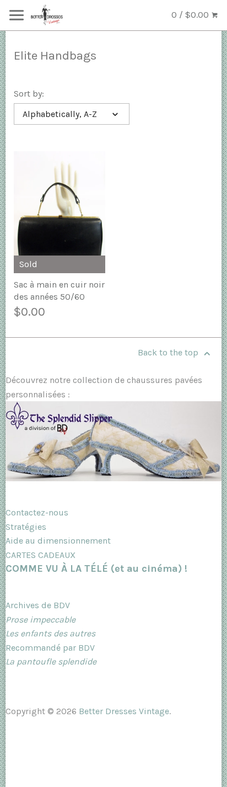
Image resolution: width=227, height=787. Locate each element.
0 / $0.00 (191, 14)
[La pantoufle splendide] (113, 478)
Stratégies (26, 527)
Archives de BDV (38, 605)
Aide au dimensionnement (58, 540)
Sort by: (29, 93)
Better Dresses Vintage (124, 711)
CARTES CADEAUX (40, 555)
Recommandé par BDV (50, 647)
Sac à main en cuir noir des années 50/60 (59, 290)
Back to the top (169, 352)
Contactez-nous (37, 512)
